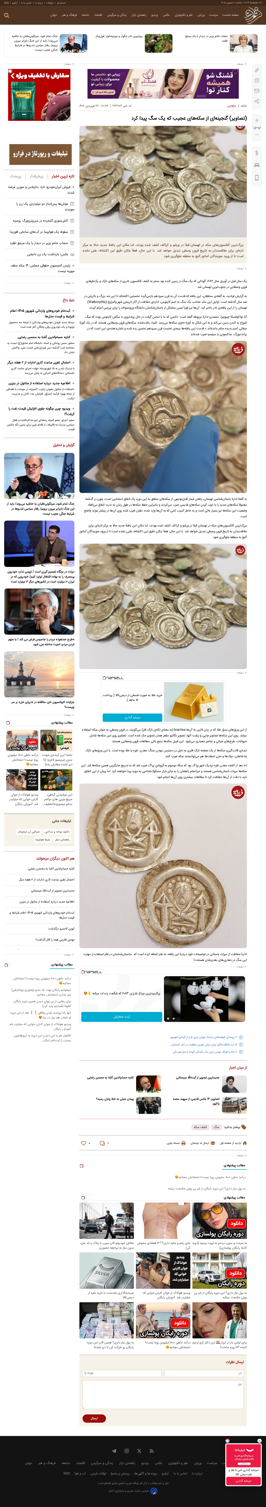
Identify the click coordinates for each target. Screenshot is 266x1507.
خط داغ (68, 300)
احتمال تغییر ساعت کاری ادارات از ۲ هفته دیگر (38, 362)
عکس (167, 15)
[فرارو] (253, 15)
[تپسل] (104, 678)
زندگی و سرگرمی (117, 15)
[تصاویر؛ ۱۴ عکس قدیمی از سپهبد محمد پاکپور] (234, 1105)
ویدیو (155, 15)
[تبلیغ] (163, 83)
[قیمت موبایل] (257, 179)
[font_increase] (257, 120)
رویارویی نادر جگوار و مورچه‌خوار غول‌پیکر (119, 36)
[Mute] (173, 1018)
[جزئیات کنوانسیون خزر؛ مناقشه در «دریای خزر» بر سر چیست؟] (39, 674)
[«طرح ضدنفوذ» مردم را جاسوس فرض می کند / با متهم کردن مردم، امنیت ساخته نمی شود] (39, 612)
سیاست (213, 15)
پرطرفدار (36, 176)
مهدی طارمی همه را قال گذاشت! (55, 939)
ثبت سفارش (122, 1017)
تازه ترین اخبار (63, 176)
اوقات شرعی (98, 1473)
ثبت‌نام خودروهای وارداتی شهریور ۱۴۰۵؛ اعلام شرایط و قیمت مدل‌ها (42, 313)
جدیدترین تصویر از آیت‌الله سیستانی (197, 1077)
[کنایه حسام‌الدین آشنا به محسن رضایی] (148, 1084)
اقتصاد (98, 15)
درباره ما (39, 3)
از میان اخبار (238, 1068)
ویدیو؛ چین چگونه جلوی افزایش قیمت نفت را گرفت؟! (41, 411)
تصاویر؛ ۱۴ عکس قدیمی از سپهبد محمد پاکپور (196, 1101)
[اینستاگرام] (126, 1450)
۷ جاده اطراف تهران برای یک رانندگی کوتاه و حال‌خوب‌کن (205, 1052)
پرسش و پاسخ (120, 1473)
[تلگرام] (114, 1450)
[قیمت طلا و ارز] (257, 154)
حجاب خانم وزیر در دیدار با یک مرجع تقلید (206, 38)
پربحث (15, 176)
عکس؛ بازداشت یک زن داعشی (47, 254)
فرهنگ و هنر (70, 15)
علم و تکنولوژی (184, 15)
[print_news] (257, 80)
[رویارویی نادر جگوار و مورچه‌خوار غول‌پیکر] (158, 43)
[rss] (151, 1450)
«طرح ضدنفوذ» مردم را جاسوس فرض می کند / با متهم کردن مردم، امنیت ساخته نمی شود (41, 642)
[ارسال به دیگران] (256, 90)
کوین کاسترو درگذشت (61, 928)
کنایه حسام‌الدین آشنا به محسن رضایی (110, 1077)
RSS (6, 3)
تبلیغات (49, 3)
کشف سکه (200, 1127)
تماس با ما (26, 3)
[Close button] (259, 1441)
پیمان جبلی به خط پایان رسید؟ (115, 1099)
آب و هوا (80, 1473)
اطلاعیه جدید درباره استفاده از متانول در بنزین (39, 383)
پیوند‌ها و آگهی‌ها (145, 1473)
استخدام (61, 3)
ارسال (94, 1418)
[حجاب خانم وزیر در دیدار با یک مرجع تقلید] (243, 43)
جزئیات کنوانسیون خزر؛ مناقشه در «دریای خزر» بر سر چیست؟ (42, 705)
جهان (54, 15)
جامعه (86, 15)
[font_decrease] (257, 135)
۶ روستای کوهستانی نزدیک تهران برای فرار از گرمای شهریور (203, 1037)
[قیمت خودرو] (257, 166)
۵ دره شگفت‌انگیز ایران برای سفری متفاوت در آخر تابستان (204, 1044)
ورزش (201, 15)
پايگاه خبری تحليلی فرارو (125, 1483)
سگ (216, 1127)
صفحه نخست (230, 15)
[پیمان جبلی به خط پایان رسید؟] (148, 1105)
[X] (139, 1450)
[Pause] (168, 1018)
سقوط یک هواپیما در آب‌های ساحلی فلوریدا (39, 232)
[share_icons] (257, 101)
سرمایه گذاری (132, 717)
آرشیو (15, 3)
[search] (6, 15)
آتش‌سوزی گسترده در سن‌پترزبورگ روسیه (40, 221)
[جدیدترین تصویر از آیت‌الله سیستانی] (234, 1084)
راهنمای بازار (139, 15)
